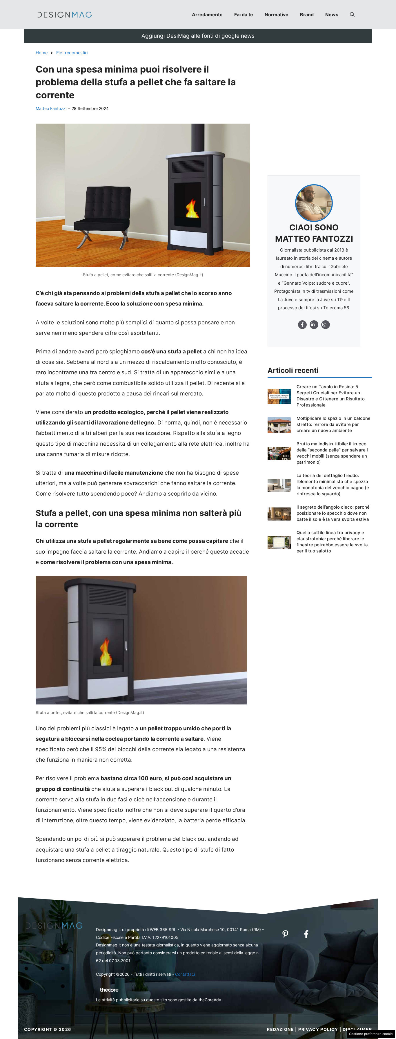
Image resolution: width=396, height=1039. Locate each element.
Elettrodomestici (72, 52)
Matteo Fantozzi (51, 108)
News (331, 14)
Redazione (280, 1029)
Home (42, 52)
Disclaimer (357, 1029)
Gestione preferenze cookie (371, 1034)
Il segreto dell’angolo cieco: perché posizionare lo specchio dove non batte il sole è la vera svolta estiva (333, 513)
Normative (276, 14)
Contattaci (185, 974)
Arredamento (207, 14)
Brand (307, 14)
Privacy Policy (318, 1029)
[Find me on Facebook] (302, 324)
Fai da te (243, 14)
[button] (352, 14)
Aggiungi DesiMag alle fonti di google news (198, 35)
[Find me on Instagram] (314, 324)
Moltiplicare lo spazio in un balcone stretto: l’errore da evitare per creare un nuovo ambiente (333, 424)
